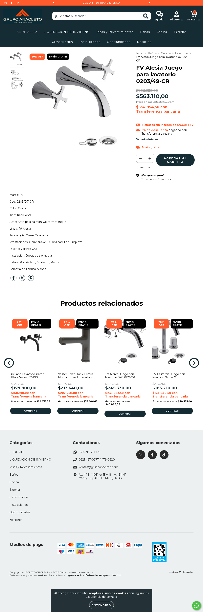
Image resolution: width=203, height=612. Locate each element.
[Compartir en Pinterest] (31, 279)
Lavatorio (181, 53)
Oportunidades (118, 42)
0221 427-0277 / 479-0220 (97, 459)
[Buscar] (145, 16)
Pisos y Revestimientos (115, 32)
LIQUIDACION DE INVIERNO (67, 32)
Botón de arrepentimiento (103, 575)
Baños (145, 32)
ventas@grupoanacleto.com (98, 467)
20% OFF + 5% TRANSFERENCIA (101, 2)
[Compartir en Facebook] (14, 279)
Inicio (140, 53)
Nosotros (144, 42)
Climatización (62, 42)
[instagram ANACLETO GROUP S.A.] (6, 3)
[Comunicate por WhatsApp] (196, 605)
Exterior (180, 32)
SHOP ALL (25, 32)
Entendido (101, 605)
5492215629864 (89, 452)
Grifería (166, 53)
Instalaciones (90, 42)
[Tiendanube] (181, 572)
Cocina (162, 32)
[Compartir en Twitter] (22, 279)
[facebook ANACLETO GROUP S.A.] (12, 3)
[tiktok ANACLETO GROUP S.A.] (17, 3)
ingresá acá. (74, 575)
